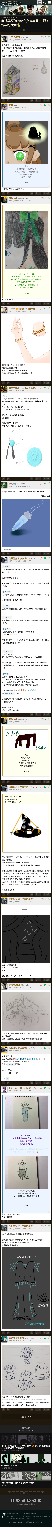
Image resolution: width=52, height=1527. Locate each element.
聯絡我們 (39, 1522)
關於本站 (12, 1522)
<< (13, 30)
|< (9, 30)
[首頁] (11, 7)
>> (38, 30)
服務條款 (21, 1522)
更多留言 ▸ (26, 1416)
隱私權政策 (30, 1522)
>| (42, 30)
